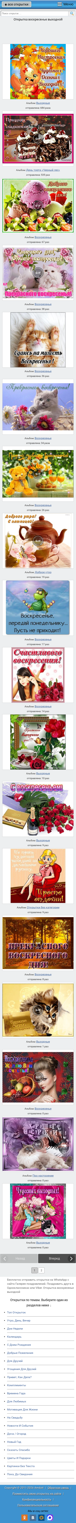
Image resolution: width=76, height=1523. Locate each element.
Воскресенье (43, 237)
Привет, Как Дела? (19, 1377)
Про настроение (43, 1175)
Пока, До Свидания (20, 1474)
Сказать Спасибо (18, 1450)
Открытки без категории (43, 907)
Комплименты (16, 1385)
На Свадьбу (15, 1417)
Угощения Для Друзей (21, 1369)
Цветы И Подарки (19, 1458)
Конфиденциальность (36, 1499)
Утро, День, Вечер (18, 1320)
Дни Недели (15, 1328)
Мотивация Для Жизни (22, 1409)
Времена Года (16, 1393)
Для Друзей (15, 1361)
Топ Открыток (16, 1312)
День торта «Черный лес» (43, 170)
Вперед (54, 1258)
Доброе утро (43, 572)
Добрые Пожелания (20, 1353)
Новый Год (14, 1442)
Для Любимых (16, 1401)
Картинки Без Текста (21, 1466)
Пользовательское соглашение (38, 1505)
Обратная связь (58, 1487)
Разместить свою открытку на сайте (37, 1493)
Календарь (14, 1336)
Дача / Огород (16, 1433)
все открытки (16, 4)
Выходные (43, 103)
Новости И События (20, 1425)
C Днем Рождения (19, 1344)
